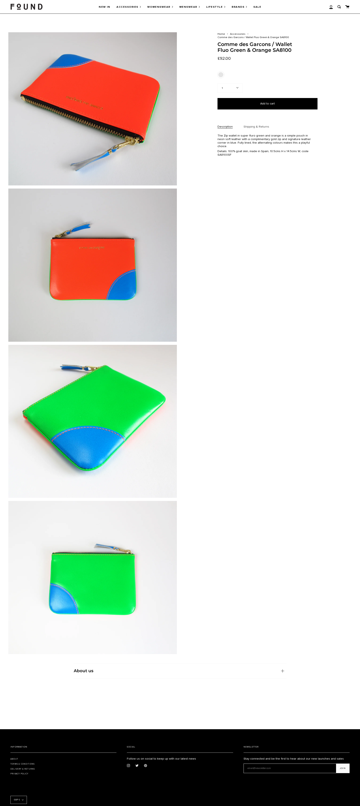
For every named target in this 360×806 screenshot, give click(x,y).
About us (83, 670)
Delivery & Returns (22, 769)
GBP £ (17, 800)
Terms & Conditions (22, 764)
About (14, 759)
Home (221, 34)
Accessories (237, 34)
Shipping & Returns (256, 126)
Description (225, 126)
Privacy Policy (19, 773)
